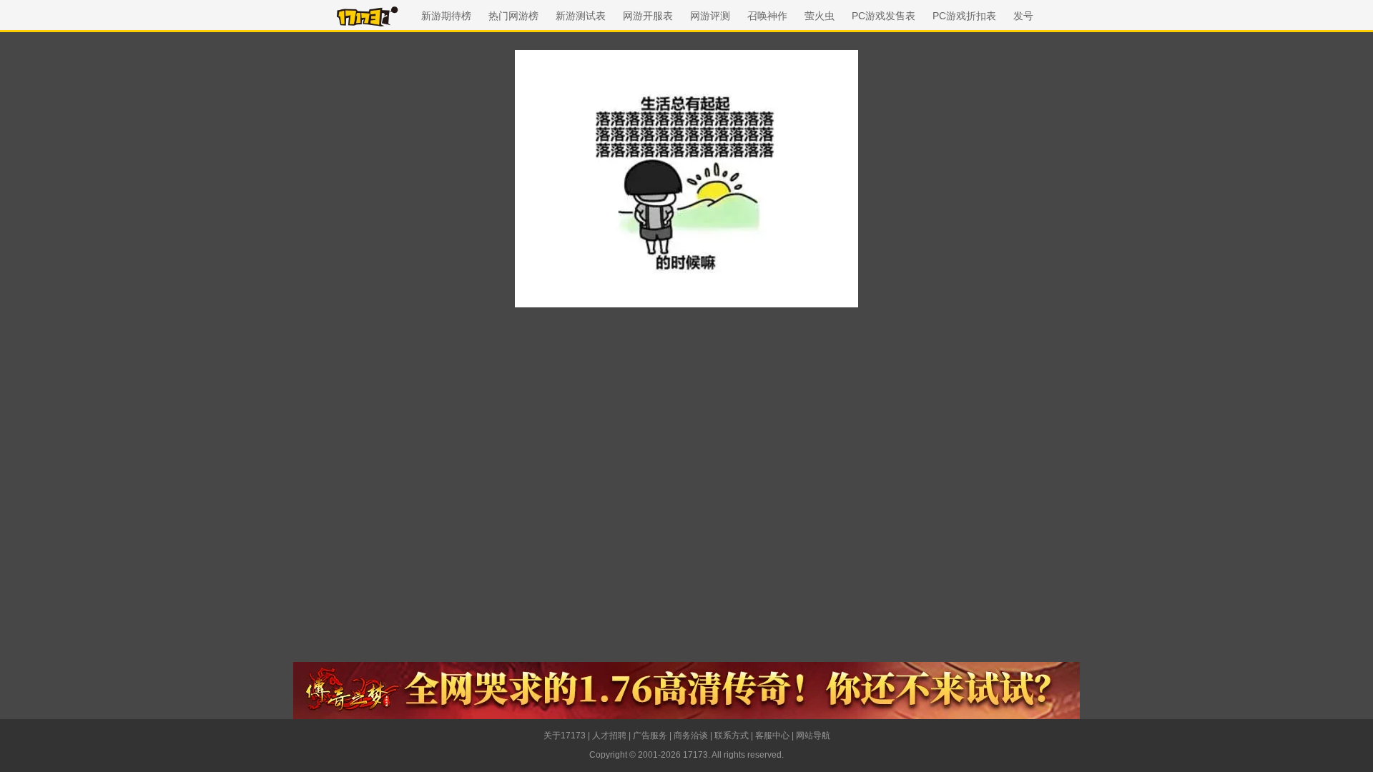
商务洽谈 (691, 736)
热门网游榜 (513, 15)
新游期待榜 (446, 15)
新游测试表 (581, 15)
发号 (1023, 15)
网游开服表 (648, 15)
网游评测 (710, 15)
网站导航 (813, 736)
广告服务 (650, 736)
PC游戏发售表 (883, 15)
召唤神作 (767, 15)
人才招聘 (609, 736)
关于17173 (564, 736)
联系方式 (731, 736)
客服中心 (772, 736)
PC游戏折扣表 (964, 15)
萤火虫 (819, 15)
